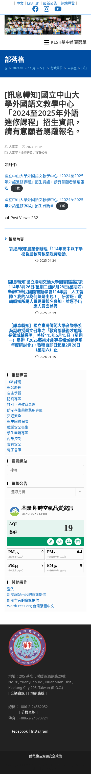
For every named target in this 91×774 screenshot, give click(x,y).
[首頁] (6, 68)
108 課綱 (14, 381)
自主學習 (14, 392)
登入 (10, 588)
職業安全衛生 (17, 427)
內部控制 (14, 438)
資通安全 (14, 444)
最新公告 (50, 3)
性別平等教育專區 (21, 404)
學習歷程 (14, 387)
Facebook (20, 731)
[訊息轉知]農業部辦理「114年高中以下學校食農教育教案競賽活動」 (46, 251)
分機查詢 (28, 712)
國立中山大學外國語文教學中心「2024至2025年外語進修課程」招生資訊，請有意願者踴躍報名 (44, 181)
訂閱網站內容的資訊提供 (26, 594)
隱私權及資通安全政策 (45, 756)
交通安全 (14, 415)
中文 (20, 3)
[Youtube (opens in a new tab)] (56, 9)
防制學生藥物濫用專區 (24, 410)
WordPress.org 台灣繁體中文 (30, 605)
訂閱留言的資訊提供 (23, 600)
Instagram (39, 731)
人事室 (13, 147)
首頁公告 (41, 153)
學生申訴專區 (17, 432)
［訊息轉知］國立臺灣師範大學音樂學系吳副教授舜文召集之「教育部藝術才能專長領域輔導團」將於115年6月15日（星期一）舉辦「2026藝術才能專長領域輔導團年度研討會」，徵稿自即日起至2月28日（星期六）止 (45, 337)
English (33, 3)
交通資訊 (18, 693)
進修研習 (26, 153)
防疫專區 (14, 398)
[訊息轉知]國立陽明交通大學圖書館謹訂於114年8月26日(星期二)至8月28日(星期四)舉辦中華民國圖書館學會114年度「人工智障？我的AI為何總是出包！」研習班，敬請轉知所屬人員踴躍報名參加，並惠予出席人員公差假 (45, 294)
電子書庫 (14, 449)
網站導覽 (68, 3)
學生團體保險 (17, 421)
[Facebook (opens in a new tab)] (35, 9)
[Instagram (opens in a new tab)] (46, 9)
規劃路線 (37, 693)
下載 (17, 188)
